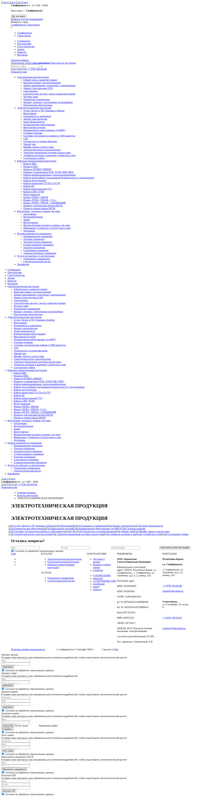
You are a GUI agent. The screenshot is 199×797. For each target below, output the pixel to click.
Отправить (7, 729)
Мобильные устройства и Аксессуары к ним (47, 228)
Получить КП (8, 791)
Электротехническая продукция (34, 108)
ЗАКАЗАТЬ (7, 667)
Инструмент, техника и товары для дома (38, 211)
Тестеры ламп (30, 96)
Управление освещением (36, 99)
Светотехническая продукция (33, 77)
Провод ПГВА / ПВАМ (35, 197)
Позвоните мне (19, 71)
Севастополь (33, 24)
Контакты (22, 55)
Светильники (30, 91)
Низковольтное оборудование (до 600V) (44, 130)
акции (96, 586)
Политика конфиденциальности (28, 649)
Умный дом (29, 144)
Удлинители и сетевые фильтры (40, 141)
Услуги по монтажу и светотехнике (36, 256)
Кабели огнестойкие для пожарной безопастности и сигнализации (58, 177)
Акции (20, 49)
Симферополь (18, 24)
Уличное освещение (33, 239)
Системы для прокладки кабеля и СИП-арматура (49, 135)
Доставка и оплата (99, 560)
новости (97, 589)
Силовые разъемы (32, 133)
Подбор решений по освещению (34, 233)
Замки (26, 219)
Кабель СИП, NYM (33, 191)
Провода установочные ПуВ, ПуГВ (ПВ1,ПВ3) (48, 172)
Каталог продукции (27, 495)
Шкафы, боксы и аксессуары (38, 147)
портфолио (99, 584)
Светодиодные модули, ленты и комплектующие (49, 94)
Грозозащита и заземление (37, 116)
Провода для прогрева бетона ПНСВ (42, 205)
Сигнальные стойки (34, 158)
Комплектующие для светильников (42, 82)
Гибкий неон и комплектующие (40, 80)
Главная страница (26, 492)
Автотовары (29, 214)
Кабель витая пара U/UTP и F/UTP (41, 183)
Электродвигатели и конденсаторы (42, 149)
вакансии (98, 578)
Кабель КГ (29, 186)
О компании (23, 41)
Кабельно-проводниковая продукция (36, 161)
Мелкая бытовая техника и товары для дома (46, 225)
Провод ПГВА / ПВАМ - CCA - (40, 200)
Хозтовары (29, 230)
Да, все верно (18, 16)
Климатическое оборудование (39, 124)
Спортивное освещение (36, 250)
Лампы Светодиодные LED (38, 88)
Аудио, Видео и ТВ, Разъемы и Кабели (44, 110)
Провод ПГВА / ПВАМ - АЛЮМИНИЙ (44, 203)
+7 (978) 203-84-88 (37, 69)
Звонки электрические (35, 119)
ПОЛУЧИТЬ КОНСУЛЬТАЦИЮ (174, 548)
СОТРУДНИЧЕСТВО (104, 581)
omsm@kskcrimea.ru (172, 591)
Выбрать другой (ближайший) (27, 19)
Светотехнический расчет (37, 261)
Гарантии (98, 570)
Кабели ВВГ (30, 163)
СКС (25, 138)
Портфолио (23, 264)
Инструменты (30, 222)
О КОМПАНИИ (102, 575)
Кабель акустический (34, 180)
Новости (21, 52)
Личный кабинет (20, 60)
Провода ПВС (30, 166)
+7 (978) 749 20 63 (172, 617)
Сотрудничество (26, 46)
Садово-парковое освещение (38, 244)
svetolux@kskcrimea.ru (174, 628)
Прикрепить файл (48, 725)
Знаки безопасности (34, 121)
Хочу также (7, 751)
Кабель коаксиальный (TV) (37, 189)
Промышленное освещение (37, 236)
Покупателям (24, 43)
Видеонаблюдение (33, 217)
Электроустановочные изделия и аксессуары (47, 152)
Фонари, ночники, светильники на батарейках (48, 102)
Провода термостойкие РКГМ (39, 208)
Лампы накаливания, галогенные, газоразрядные (49, 85)
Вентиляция (29, 113)
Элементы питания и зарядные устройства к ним (49, 155)
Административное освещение (39, 253)
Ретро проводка (31, 194)
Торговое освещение (34, 247)
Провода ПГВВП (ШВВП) (37, 169)
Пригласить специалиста (14, 769)
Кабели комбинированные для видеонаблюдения (49, 175)
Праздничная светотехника (37, 105)
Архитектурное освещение (37, 242)
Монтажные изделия (34, 127)
